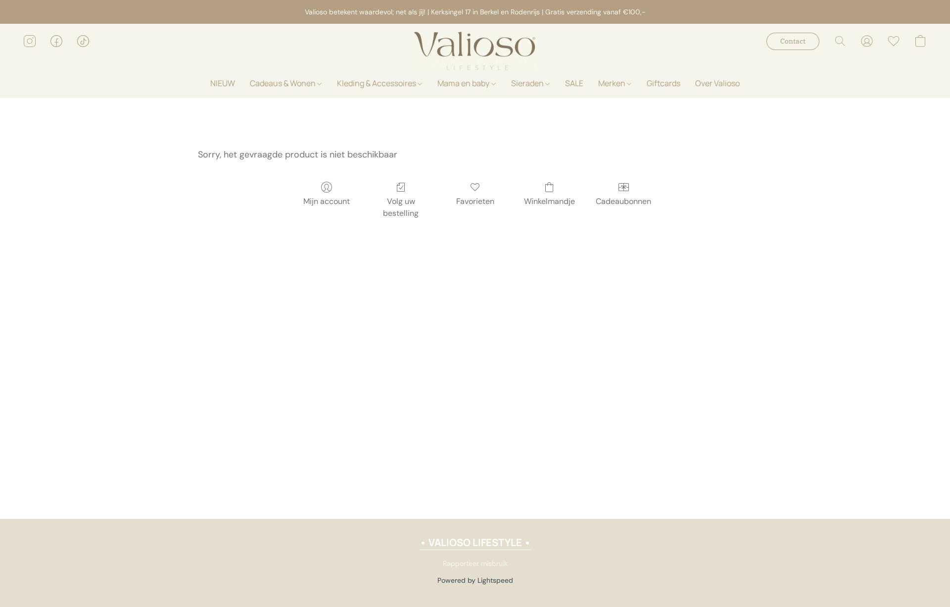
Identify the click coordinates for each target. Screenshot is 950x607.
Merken (612, 83)
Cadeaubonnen (623, 201)
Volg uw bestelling (401, 207)
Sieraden (528, 83)
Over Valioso (717, 83)
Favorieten (475, 201)
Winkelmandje (549, 201)
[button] (475, 51)
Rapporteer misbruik (475, 563)
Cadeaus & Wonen (283, 83)
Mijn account (326, 201)
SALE (574, 83)
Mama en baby (464, 83)
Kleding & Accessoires (377, 83)
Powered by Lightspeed (475, 580)
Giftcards (663, 83)
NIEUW (222, 83)
